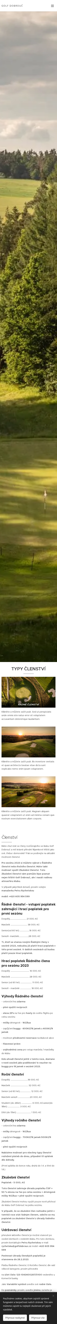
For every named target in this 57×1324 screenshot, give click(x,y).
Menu (52, 6)
